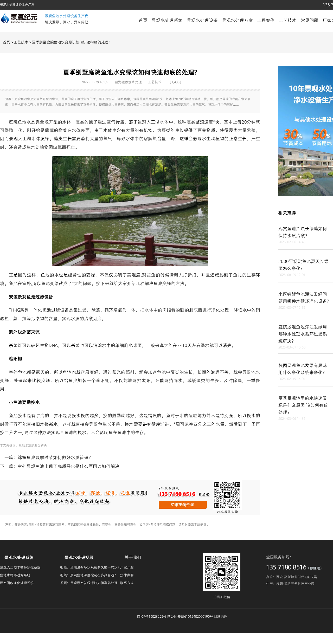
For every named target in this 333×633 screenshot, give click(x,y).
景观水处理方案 (237, 20)
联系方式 (127, 582)
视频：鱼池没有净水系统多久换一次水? (89, 567)
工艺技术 (288, 20)
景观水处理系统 (167, 20)
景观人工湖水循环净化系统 (20, 567)
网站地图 (220, 616)
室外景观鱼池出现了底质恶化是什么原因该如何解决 (68, 466)
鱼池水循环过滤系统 (15, 575)
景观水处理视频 (79, 557)
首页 (143, 20)
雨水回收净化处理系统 (17, 582)
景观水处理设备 (202, 20)
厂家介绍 (127, 567)
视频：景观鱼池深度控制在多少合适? (88, 575)
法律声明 (127, 575)
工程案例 (266, 20)
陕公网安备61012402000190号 (190, 616)
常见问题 (309, 20)
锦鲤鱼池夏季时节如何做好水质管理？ (55, 457)
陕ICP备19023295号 (151, 616)
